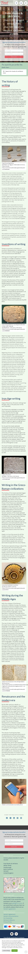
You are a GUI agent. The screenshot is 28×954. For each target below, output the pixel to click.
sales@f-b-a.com (17, 903)
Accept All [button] (14, 950)
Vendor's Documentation (11, 916)
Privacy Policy (8, 922)
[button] (16, 3)
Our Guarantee (8, 918)
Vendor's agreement (9, 909)
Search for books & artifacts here (13, 72)
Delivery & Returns (9, 920)
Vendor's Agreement (9, 914)
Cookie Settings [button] (6, 950)
